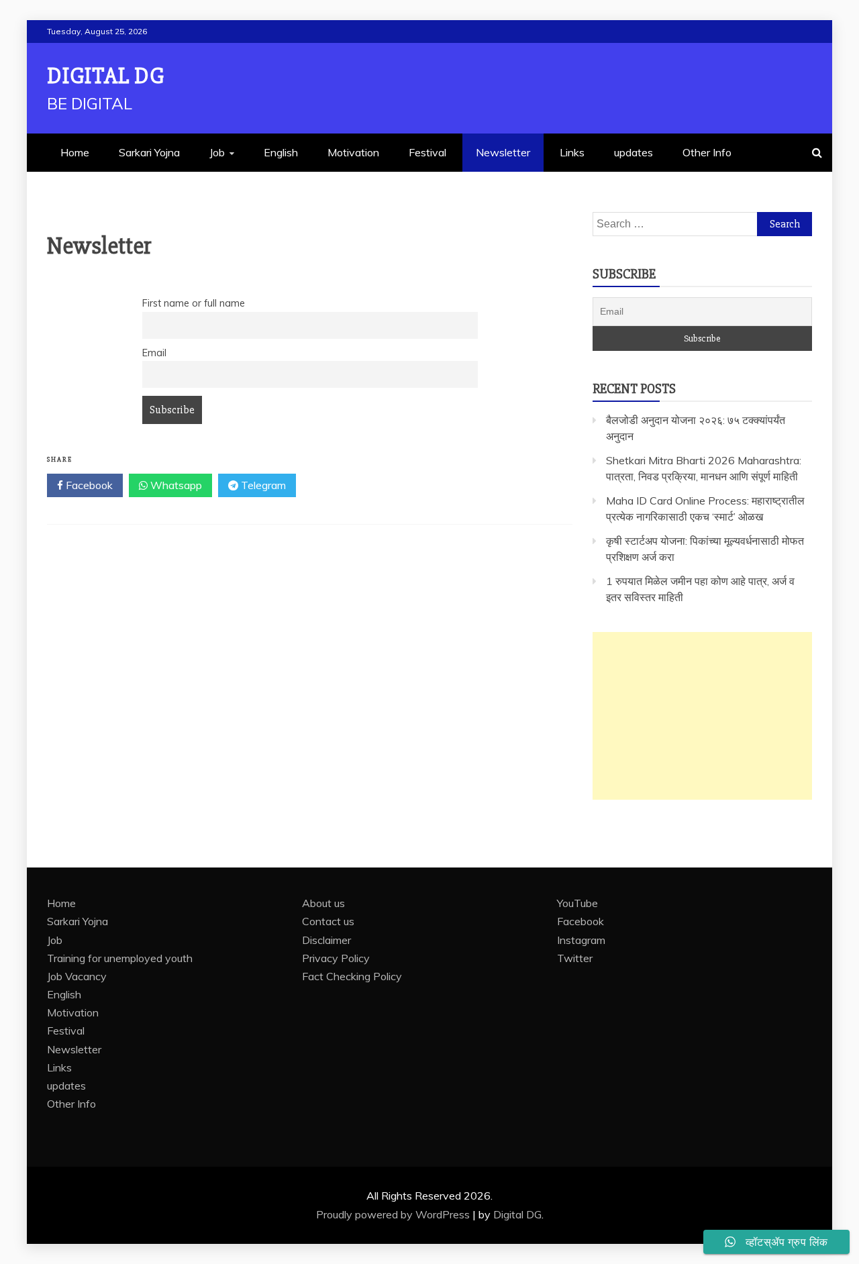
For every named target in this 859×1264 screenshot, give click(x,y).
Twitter (575, 958)
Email (154, 353)
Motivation (353, 152)
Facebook (88, 485)
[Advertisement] (702, 716)
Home (74, 152)
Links (572, 152)
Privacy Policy (336, 958)
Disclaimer (326, 940)
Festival (427, 152)
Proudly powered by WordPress (394, 1214)
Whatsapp (175, 485)
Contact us (328, 921)
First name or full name (193, 303)
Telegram (262, 485)
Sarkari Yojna (149, 152)
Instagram (581, 940)
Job (217, 152)
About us (323, 903)
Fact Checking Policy (352, 976)
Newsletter (503, 152)
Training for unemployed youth (120, 958)
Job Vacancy (77, 976)
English (281, 152)
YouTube (577, 903)
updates (633, 152)
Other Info (707, 152)
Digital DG (105, 76)
